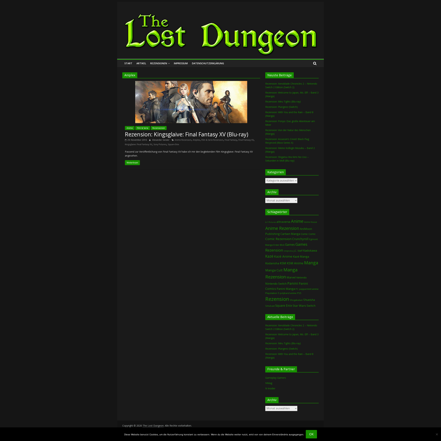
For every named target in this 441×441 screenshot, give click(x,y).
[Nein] (436, 434)
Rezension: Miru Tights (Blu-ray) (283, 101)
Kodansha (272, 263)
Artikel (141, 63)
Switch (311, 306)
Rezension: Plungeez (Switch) (281, 106)
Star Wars (299, 306)
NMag (268, 383)
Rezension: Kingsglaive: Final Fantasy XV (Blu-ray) (186, 134)
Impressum (181, 63)
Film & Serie (142, 128)
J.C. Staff (298, 250)
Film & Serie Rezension (212, 139)
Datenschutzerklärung (208, 63)
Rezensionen (158, 63)
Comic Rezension (278, 239)
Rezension (277, 298)
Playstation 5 (272, 293)
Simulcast (270, 305)
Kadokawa (310, 250)
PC (297, 288)
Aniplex (196, 139)
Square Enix (173, 144)
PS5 (299, 293)
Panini (292, 283)
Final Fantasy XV (246, 139)
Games (290, 244)
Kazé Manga (301, 256)
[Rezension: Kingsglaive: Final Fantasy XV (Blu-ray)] (191, 83)
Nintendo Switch (276, 284)
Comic (304, 234)
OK (311, 434)
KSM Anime (295, 263)
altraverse (283, 222)
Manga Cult (274, 270)
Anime (130, 128)
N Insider (270, 388)
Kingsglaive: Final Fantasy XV (138, 144)
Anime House (310, 222)
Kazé (269, 256)
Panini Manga (286, 289)
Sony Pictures (159, 144)
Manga (311, 263)
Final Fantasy (231, 139)
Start (128, 63)
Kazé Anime (283, 256)
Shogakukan (296, 300)
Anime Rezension (183, 139)
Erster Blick (278, 244)
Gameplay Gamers (275, 377)
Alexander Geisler (161, 139)
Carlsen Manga (290, 234)
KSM (283, 263)
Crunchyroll (300, 239)
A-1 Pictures (270, 222)
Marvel (291, 277)
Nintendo (301, 277)
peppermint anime (309, 288)
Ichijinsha (288, 251)
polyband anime (288, 293)
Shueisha (309, 300)
